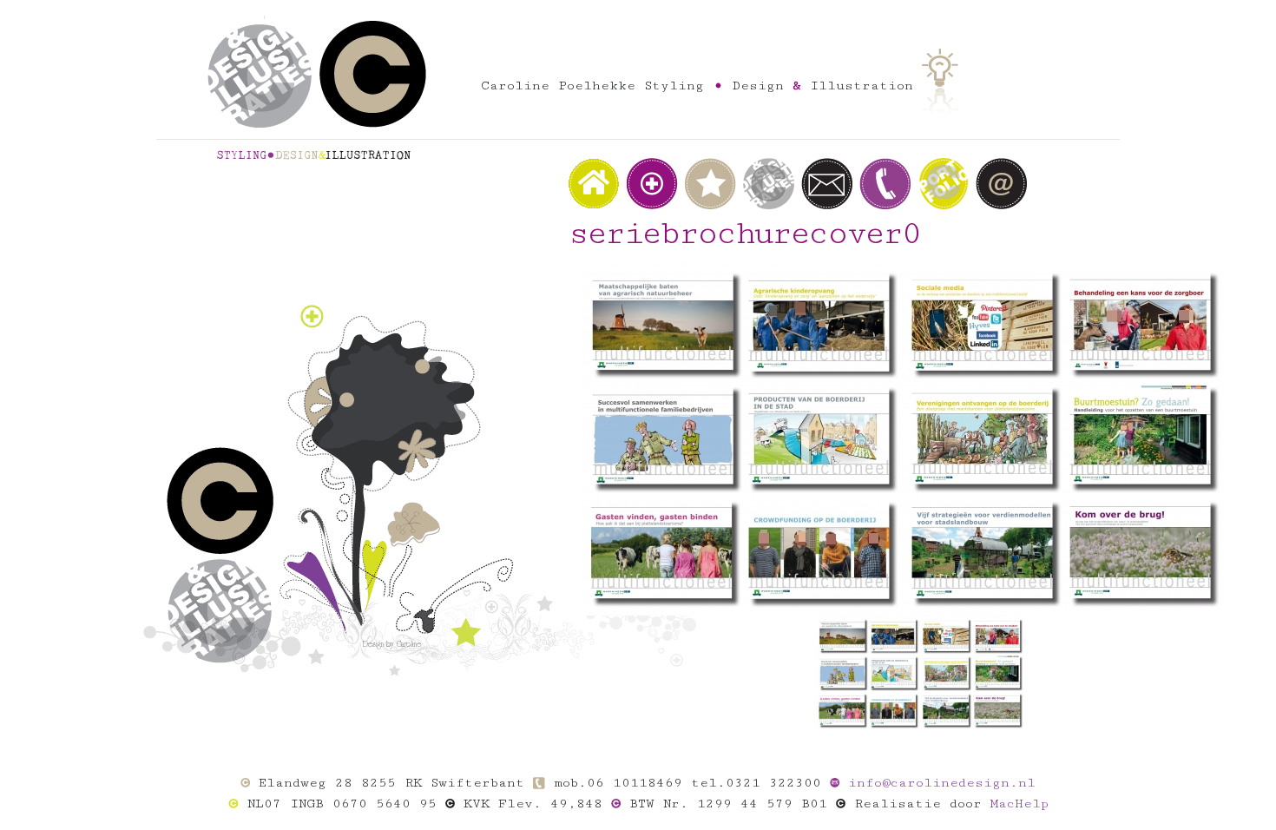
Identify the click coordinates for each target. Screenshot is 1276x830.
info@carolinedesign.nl (942, 782)
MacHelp (1019, 803)
